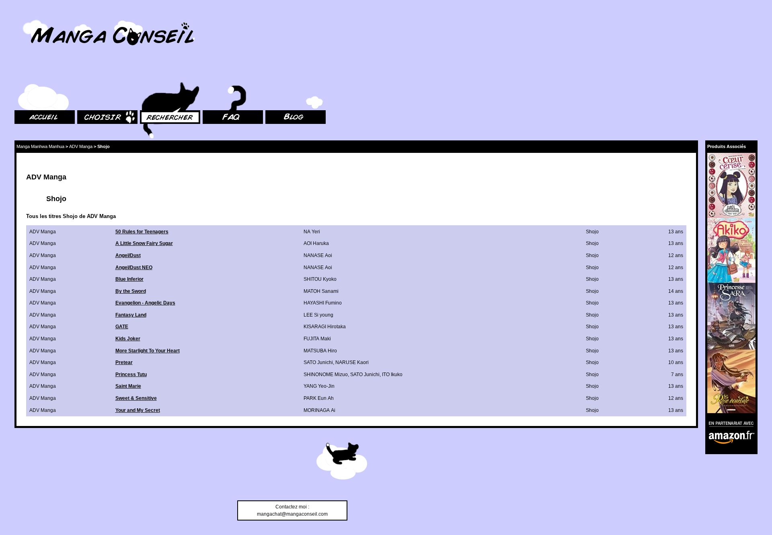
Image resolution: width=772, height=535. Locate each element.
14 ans (675, 291)
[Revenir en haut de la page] (342, 462)
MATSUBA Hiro (320, 351)
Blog (270, 72)
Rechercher (153, 72)
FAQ (207, 72)
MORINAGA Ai (319, 410)
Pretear (124, 362)
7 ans (677, 374)
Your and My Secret (137, 410)
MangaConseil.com (36, 17)
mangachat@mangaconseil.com (292, 514)
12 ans (675, 255)
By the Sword (130, 291)
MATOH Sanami (321, 291)
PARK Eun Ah (319, 398)
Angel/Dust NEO (133, 267)
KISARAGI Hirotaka (325, 326)
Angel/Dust (128, 255)
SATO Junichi (318, 362)
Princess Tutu (131, 374)
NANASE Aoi (318, 255)
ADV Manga (80, 146)
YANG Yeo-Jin (319, 386)
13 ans (675, 232)
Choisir (85, 72)
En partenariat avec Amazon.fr (728, 423)
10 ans (675, 362)
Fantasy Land (130, 315)
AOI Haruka (316, 243)
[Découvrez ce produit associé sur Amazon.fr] (731, 185)
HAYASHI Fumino (323, 303)
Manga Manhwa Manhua (40, 146)
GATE (121, 326)
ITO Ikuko (392, 374)
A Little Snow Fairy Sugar (144, 243)
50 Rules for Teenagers (141, 232)
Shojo (592, 232)
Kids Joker (127, 339)
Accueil (22, 72)
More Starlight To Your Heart (147, 351)
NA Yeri (312, 232)
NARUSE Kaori (352, 362)
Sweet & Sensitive (136, 398)
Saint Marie (128, 386)
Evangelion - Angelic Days (145, 303)
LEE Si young (318, 315)
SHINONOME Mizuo (326, 374)
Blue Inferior (129, 279)
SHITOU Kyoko (320, 279)
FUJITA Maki (317, 339)
